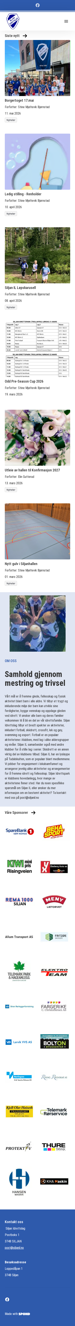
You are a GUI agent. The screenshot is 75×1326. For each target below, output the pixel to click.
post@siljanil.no (14, 1248)
